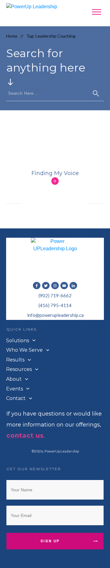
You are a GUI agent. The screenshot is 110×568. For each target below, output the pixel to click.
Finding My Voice (55, 173)
